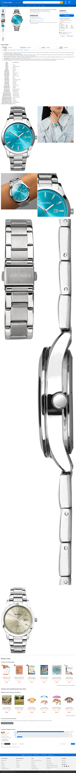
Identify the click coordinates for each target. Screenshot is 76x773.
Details (68, 33)
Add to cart (66, 15)
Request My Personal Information (52, 765)
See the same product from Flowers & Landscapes (66, 685)
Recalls (32, 763)
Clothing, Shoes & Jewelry (8, 7)
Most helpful (21, 743)
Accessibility (33, 765)
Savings (14, 5)
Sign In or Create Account (27, 754)
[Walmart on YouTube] (66, 766)
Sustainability (3, 767)
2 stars (15, 735)
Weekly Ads (52, 754)
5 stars (15, 731)
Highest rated (14, 743)
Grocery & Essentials (20, 5)
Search (73, 743)
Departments (5, 5)
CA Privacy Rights (49, 763)
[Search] (61, 2)
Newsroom (3, 763)
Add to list (63, 35)
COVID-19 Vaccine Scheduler (36, 760)
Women (13, 7)
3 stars (15, 734)
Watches (16, 7)
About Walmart (3, 760)
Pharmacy (34, 5)
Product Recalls (34, 767)
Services (10, 5)
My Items (43, 5)
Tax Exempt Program (34, 768)
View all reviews (5, 740)
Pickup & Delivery (28, 5)
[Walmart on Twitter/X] (64, 766)
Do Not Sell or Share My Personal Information (56, 771)
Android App (64, 762)
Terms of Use (48, 760)
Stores (17, 762)
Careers (39, 5)
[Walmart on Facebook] (62, 766)
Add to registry (70, 35)
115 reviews (38, 12)
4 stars (15, 732)
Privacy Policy (48, 762)
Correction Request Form (7, 723)
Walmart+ (18, 765)
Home (2, 7)
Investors (2, 765)
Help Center (37, 754)
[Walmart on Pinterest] (68, 766)
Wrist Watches (26, 49)
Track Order (45, 754)
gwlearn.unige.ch (40, 20)
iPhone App (63, 760)
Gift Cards (18, 767)
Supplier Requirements (5, 768)
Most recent (7, 743)
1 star (15, 736)
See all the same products (70, 715)
